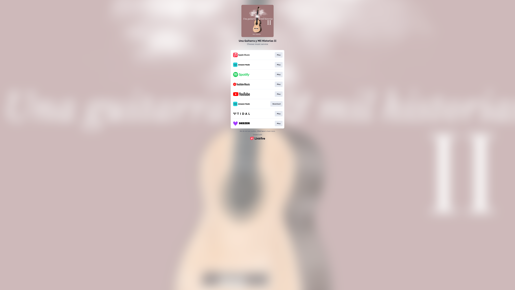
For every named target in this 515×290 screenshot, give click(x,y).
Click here (261, 131)
